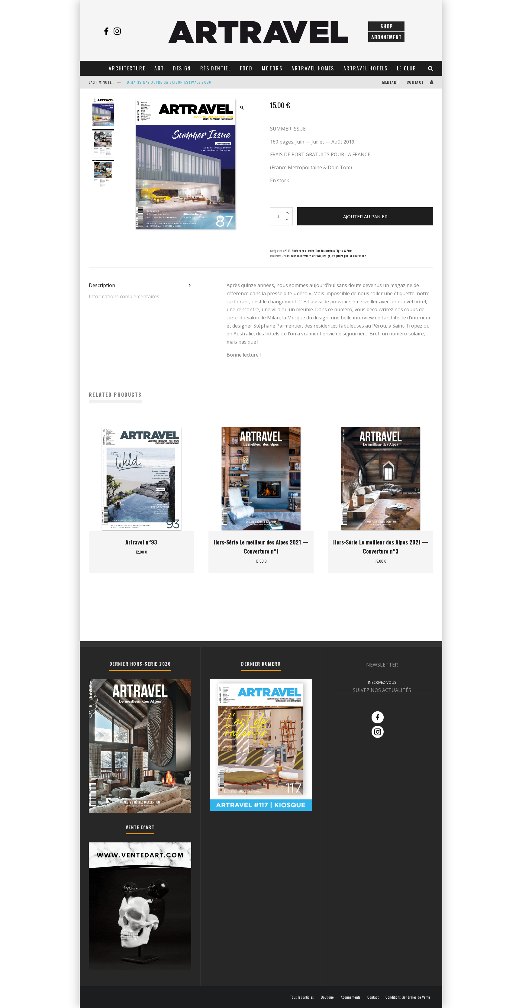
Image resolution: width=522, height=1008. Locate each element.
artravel (316, 256)
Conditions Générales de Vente (407, 997)
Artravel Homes (313, 68)
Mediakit (391, 82)
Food (246, 68)
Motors (272, 68)
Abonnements (350, 997)
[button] (242, 107)
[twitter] (128, 31)
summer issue (358, 256)
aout (293, 256)
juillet (339, 256)
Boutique (327, 997)
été (333, 256)
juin (346, 256)
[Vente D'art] (140, 968)
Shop (386, 26)
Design (182, 68)
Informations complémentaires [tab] (124, 296)
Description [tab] (102, 285)
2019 (287, 250)
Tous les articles (302, 997)
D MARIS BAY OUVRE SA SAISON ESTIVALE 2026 (169, 82)
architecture (304, 256)
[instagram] (117, 31)
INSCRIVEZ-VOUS (382, 682)
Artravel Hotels (365, 68)
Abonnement (386, 37)
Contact (415, 82)
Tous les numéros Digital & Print (333, 250)
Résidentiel (215, 68)
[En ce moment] (261, 809)
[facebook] (106, 31)
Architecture (127, 68)
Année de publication (303, 250)
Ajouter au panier (365, 216)
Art (159, 68)
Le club (406, 68)
